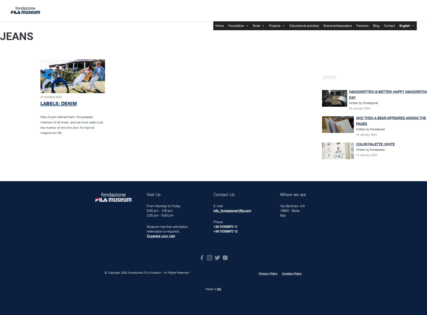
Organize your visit (161, 236)
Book (256, 26)
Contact (389, 26)
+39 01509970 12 (226, 231)
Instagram (209, 258)
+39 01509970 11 (226, 227)
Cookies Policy (292, 273)
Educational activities (304, 26)
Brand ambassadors (338, 26)
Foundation (236, 26)
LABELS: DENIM (58, 103)
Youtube (225, 258)
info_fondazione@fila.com (232, 211)
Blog (376, 26)
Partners (363, 26)
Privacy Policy (268, 273)
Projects (275, 26)
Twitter (217, 258)
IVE (219, 289)
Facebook (202, 258)
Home (220, 26)
